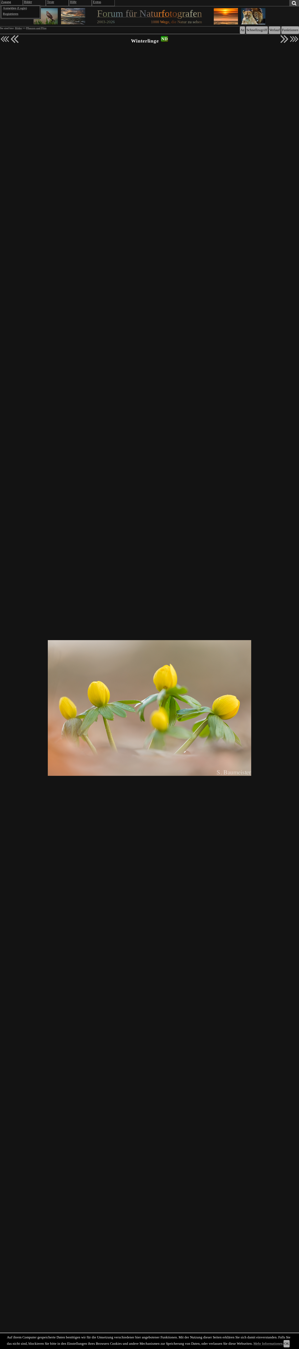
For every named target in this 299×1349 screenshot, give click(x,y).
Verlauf (274, 30)
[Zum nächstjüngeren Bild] (5, 39)
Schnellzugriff (257, 30)
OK (286, 1344)
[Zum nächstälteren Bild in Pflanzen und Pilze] (284, 39)
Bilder (18, 28)
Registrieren (10, 14)
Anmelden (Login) (15, 8)
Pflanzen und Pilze (36, 28)
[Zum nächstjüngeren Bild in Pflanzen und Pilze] (15, 39)
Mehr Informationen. (268, 1344)
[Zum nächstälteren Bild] (294, 39)
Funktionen (290, 30)
